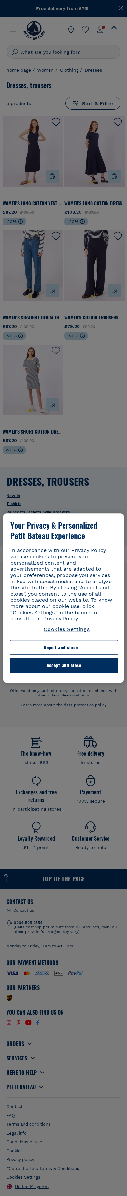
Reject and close (61, 647)
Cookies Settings (67, 629)
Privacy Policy (60, 618)
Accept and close (64, 665)
